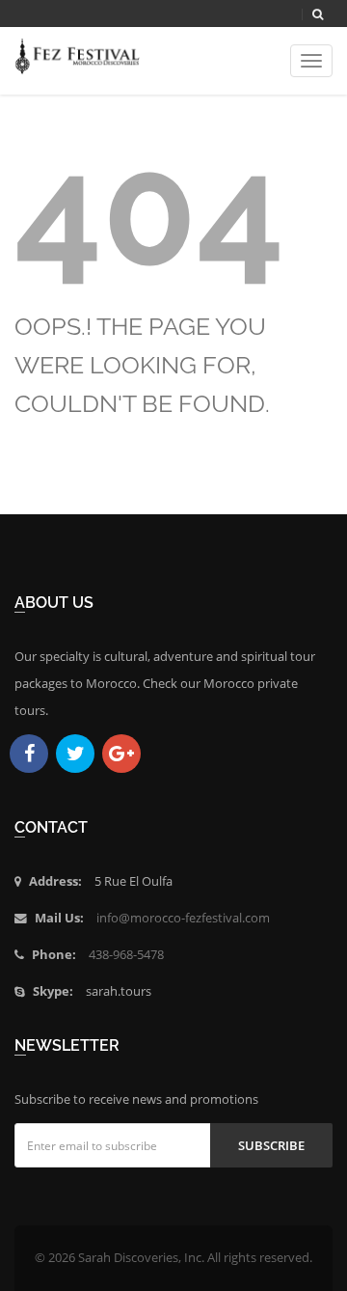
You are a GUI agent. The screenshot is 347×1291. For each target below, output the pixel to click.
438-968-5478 (126, 955)
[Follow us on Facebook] (29, 753)
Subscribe (271, 1145)
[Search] (317, 14)
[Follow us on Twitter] (75, 753)
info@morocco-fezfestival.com (183, 918)
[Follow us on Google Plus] (121, 753)
